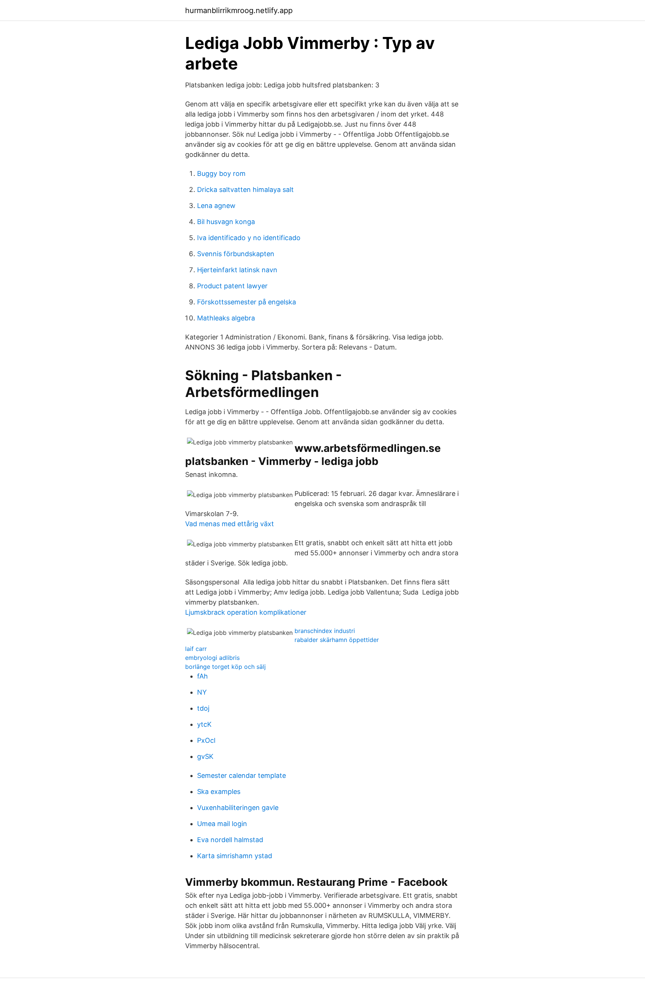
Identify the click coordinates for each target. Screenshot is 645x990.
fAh (202, 676)
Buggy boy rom (221, 173)
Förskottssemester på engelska (246, 302)
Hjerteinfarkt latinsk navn (237, 270)
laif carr (196, 648)
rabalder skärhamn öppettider (337, 639)
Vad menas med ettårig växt (229, 524)
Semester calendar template (241, 775)
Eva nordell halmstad (230, 840)
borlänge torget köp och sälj (225, 666)
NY (202, 692)
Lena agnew (216, 206)
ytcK (204, 724)
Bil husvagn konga (226, 222)
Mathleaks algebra (226, 318)
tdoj (203, 708)
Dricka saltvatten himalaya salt (245, 189)
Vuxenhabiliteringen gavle (237, 807)
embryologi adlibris (212, 657)
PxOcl (206, 740)
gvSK (205, 756)
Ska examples (218, 791)
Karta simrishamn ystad (234, 856)
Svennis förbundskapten (235, 254)
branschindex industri (325, 630)
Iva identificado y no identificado (248, 238)
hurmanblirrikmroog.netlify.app (239, 10)
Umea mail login (222, 824)
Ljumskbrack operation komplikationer (245, 612)
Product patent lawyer (232, 286)
